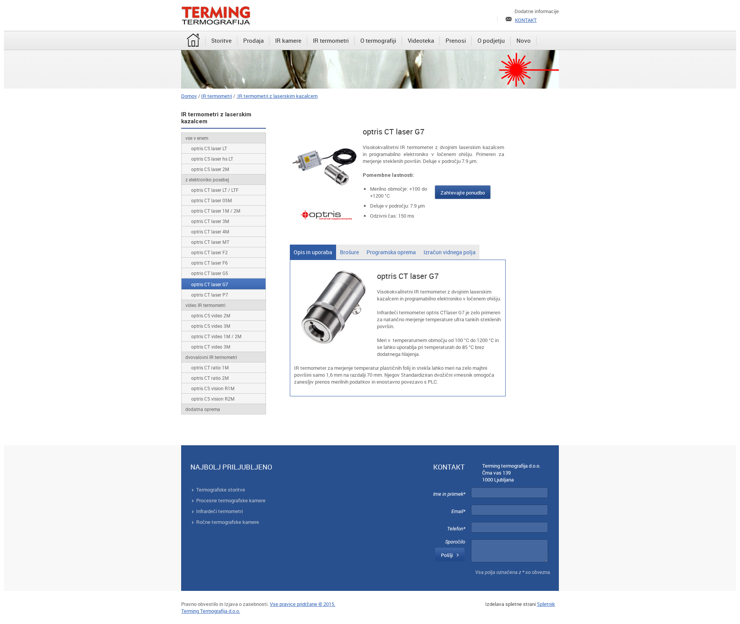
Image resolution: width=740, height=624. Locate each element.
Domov (189, 95)
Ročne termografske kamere (227, 521)
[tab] (313, 252)
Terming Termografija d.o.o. (210, 610)
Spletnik (546, 604)
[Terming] (216, 15)
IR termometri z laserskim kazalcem (277, 95)
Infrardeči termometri (219, 511)
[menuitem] (193, 41)
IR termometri (216, 95)
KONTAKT (526, 20)
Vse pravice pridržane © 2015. (302, 604)
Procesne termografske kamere (231, 500)
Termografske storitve (220, 489)
